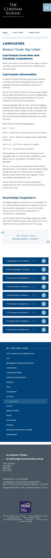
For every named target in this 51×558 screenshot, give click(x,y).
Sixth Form (18, 32)
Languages (7, 34)
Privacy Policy (42, 519)
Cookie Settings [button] (25, 521)
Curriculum (33, 32)
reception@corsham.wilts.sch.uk (24, 459)
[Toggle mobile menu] (47, 7)
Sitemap (29, 519)
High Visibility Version (32, 518)
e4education (15, 518)
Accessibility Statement (12, 519)
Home (5, 32)
